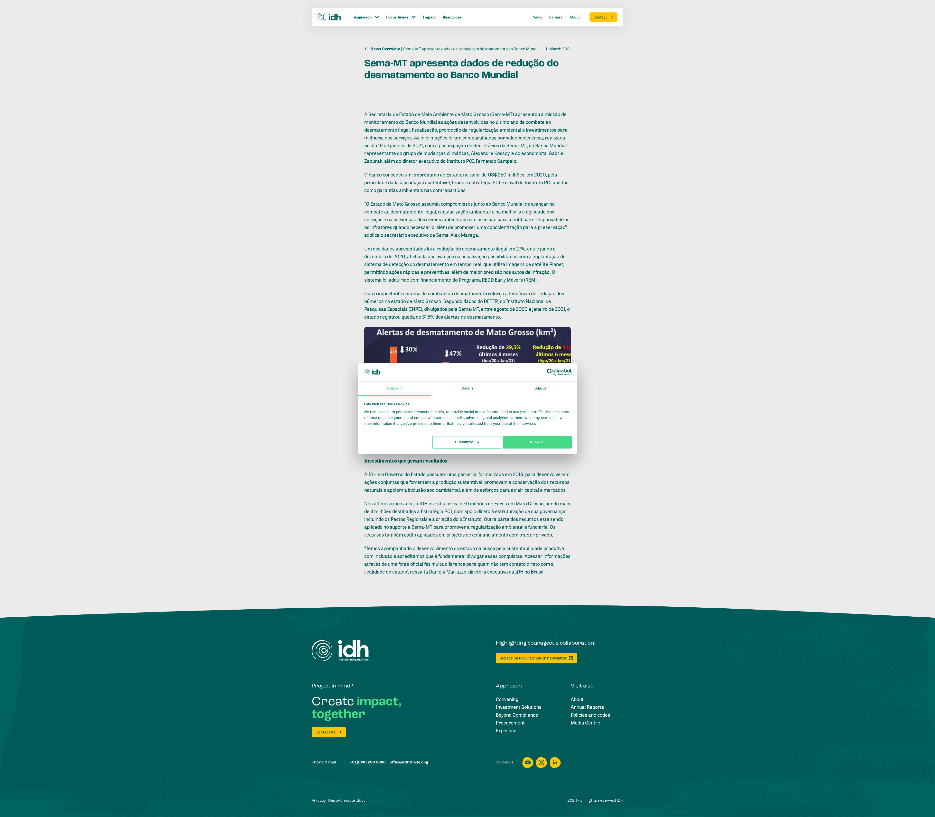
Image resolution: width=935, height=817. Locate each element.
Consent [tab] (394, 388)
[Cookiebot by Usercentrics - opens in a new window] (550, 372)
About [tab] (540, 388)
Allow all (537, 442)
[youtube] (528, 762)
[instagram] (541, 762)
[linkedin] (555, 762)
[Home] (329, 17)
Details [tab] (468, 388)
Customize (464, 442)
